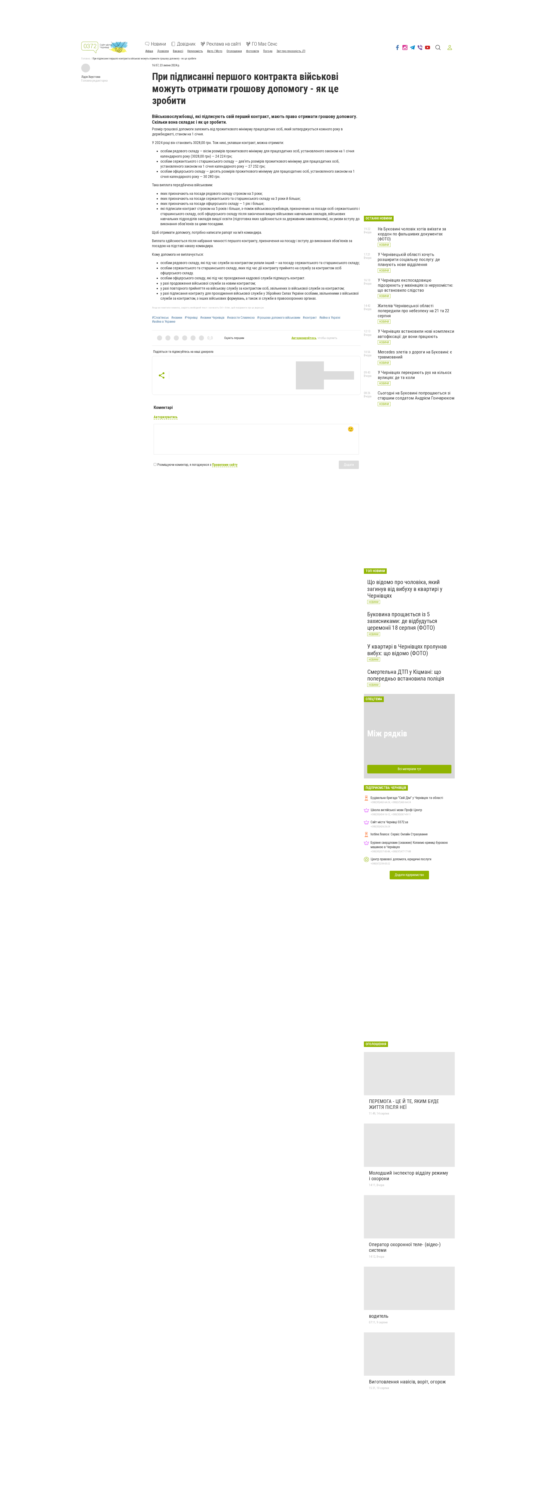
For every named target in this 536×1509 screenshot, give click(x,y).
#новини (176, 318)
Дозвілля (163, 51)
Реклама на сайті (223, 44)
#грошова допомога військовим (278, 318)
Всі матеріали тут (409, 769)
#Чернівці (191, 318)
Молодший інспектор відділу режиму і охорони (408, 1176)
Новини (158, 44)
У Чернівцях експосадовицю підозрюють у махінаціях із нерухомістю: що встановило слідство (415, 285)
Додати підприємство (409, 875)
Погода (267, 51)
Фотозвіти (252, 51)
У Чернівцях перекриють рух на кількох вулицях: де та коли (414, 375)
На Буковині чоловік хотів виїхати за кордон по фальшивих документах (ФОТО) (412, 233)
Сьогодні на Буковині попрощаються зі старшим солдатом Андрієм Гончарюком (416, 395)
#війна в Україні (329, 318)
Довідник (186, 44)
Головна (85, 58)
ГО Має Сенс (264, 44)
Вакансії (178, 51)
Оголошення (234, 51)
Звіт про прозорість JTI (291, 51)
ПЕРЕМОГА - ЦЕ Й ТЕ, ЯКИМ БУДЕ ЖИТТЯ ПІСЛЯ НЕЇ (404, 1104)
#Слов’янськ (160, 318)
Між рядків (387, 733)
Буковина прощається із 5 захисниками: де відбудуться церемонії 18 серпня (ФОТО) (402, 621)
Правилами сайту (224, 465)
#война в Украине (163, 322)
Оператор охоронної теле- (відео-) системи (405, 1247)
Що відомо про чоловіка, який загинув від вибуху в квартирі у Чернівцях (404, 589)
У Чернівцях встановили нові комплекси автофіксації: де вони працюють (416, 334)
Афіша (149, 51)
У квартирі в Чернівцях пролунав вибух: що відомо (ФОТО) (407, 650)
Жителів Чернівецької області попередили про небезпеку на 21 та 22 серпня (413, 310)
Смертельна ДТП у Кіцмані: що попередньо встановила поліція (405, 675)
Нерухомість (195, 51)
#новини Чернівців (212, 318)
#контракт (310, 318)
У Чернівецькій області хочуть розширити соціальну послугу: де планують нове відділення (409, 259)
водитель (378, 1316)
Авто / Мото (214, 51)
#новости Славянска (241, 318)
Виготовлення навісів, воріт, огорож (407, 1382)
